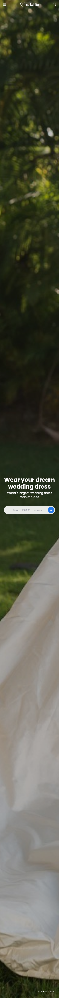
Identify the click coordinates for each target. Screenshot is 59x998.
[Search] (54, 4)
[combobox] (29, 510)
